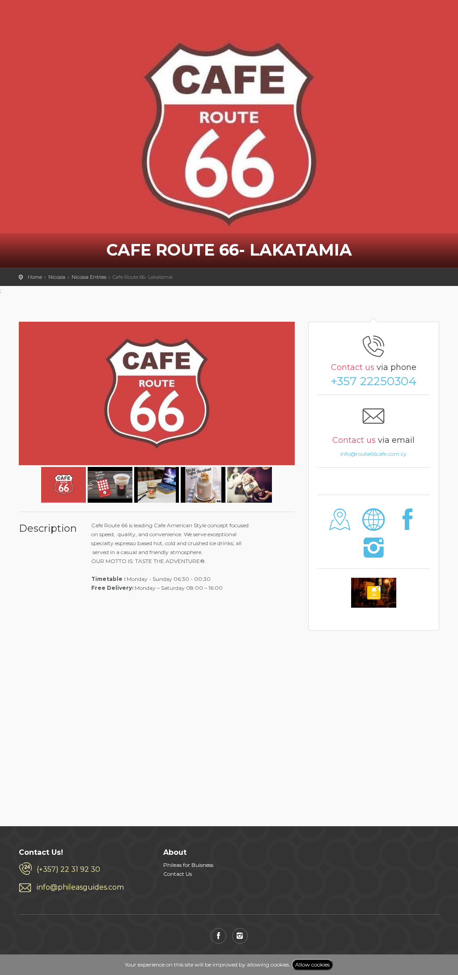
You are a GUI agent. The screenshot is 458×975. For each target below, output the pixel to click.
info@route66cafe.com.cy (373, 453)
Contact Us (177, 873)
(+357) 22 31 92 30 (68, 869)
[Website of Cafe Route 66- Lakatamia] (373, 526)
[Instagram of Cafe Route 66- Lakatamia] (373, 554)
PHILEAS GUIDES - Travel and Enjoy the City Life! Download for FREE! (42, 20)
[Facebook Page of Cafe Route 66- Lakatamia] (407, 526)
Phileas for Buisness (188, 865)
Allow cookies (312, 964)
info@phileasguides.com (80, 887)
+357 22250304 (373, 381)
